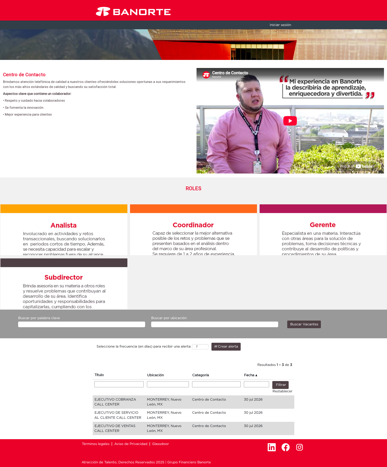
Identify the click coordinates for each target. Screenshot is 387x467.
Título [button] (99, 375)
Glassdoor (160, 444)
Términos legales (95, 444)
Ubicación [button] (155, 375)
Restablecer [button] (282, 391)
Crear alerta (227, 346)
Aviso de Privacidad (130, 444)
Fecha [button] (249, 375)
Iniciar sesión (280, 25)
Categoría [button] (200, 375)
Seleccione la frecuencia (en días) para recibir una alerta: (144, 346)
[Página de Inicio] (133, 11)
